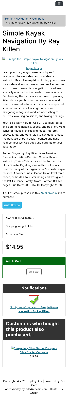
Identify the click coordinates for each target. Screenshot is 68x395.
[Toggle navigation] (59, 3)
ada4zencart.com (37, 389)
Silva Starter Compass (34, 352)
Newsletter (47, 375)
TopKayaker (34, 381)
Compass (38, 18)
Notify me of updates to (34, 309)
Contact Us (27, 375)
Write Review (12, 205)
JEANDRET (34, 393)
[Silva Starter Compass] (34, 348)
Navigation (22, 18)
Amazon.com (48, 193)
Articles (10, 375)
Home (9, 18)
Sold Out (34, 271)
